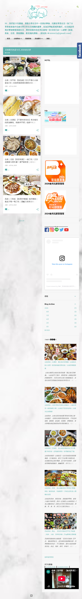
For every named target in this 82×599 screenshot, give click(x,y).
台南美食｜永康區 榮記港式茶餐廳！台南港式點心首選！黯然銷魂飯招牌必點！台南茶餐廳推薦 (60, 365)
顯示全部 (7, 52)
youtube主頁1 (51, 567)
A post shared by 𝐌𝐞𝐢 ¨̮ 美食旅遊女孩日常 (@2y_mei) (64, 286)
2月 (47, 323)
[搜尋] (77, 6)
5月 (47, 315)
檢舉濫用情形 (49, 557)
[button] (37, 90)
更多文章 (21, 220)
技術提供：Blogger (42, 595)
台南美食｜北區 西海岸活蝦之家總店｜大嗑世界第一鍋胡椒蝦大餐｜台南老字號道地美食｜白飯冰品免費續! (60, 408)
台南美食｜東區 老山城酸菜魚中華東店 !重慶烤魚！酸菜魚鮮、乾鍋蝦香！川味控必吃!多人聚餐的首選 (60, 491)
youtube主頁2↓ (63, 567)
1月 (47, 327)
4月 (47, 319)
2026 (46, 308)
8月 (47, 312)
